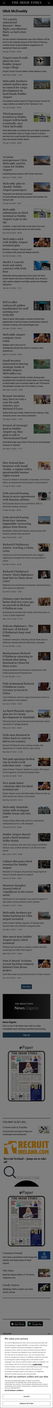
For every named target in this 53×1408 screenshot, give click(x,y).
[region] (26, 1371)
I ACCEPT (26, 1396)
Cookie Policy (37, 1364)
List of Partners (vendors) (14, 1390)
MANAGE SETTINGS (26, 1403)
